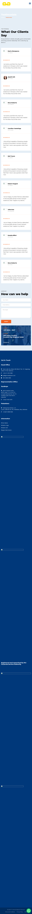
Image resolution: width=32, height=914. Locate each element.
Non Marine (5, 423)
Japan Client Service (7, 430)
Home (2, 17)
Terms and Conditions (10, 912)
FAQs (26, 912)
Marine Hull (5, 427)
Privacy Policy (20, 912)
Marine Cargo (5, 425)
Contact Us (6, 342)
